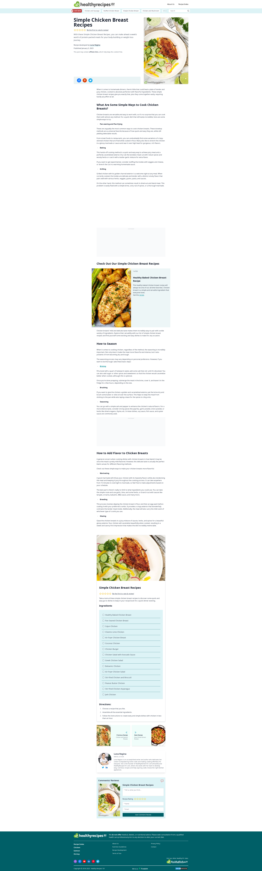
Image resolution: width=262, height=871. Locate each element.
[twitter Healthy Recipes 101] (97, 861)
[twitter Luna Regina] (103, 767)
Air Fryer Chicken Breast (115, 637)
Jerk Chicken (110, 694)
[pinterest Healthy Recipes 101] (93, 861)
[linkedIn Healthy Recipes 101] (88, 861)
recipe (141, 295)
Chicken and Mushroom (151, 11)
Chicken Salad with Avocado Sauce (120, 654)
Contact (153, 847)
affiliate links (93, 52)
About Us (170, 4)
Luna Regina (95, 45)
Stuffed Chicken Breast (111, 11)
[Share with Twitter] (90, 80)
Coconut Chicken (112, 643)
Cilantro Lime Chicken (114, 632)
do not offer (116, 835)
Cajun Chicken (111, 626)
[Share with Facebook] (79, 80)
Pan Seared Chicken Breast (116, 620)
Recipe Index (183, 4)
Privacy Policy (155, 844)
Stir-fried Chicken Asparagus (117, 689)
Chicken (77, 847)
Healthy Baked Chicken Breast (118, 615)
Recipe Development (119, 850)
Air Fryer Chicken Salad (115, 671)
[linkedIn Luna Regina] (106, 767)
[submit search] (188, 10)
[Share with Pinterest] (85, 80)
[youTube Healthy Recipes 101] (84, 861)
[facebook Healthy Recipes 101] (79, 861)
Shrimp (77, 854)
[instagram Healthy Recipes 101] (75, 861)
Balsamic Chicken (112, 666)
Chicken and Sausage (92, 11)
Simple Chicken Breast (131, 11)
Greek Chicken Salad (114, 660)
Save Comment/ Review (143, 815)
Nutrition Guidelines (119, 847)
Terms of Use (116, 853)
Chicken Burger (112, 649)
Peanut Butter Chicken (115, 683)
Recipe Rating (128, 799)
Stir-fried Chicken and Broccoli (118, 677)
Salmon (77, 851)
